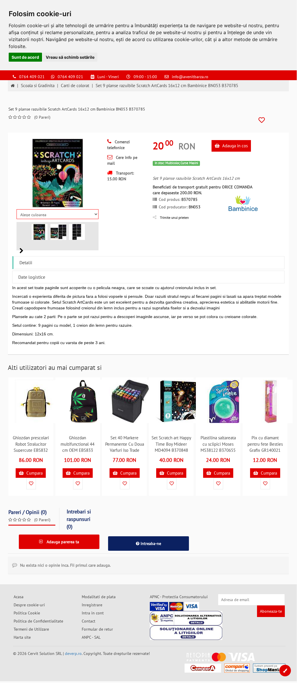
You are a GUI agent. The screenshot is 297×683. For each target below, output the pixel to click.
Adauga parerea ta (62, 541)
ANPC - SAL (91, 637)
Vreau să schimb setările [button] (70, 57)
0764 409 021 (32, 76)
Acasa (18, 596)
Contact (88, 621)
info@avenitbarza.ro (190, 76)
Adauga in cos (234, 145)
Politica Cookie (27, 613)
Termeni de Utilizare (31, 629)
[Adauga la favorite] (261, 120)
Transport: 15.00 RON (120, 175)
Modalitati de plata (99, 596)
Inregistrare (92, 604)
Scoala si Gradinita (37, 85)
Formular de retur (97, 629)
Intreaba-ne (150, 543)
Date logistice (31, 277)
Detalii (25, 262)
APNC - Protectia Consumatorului (179, 596)
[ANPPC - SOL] (186, 632)
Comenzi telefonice (118, 144)
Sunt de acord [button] (25, 57)
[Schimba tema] (285, 670)
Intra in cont (93, 613)
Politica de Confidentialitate (38, 621)
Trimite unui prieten (174, 217)
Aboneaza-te (271, 611)
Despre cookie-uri (29, 604)
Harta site (22, 637)
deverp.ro (73, 653)
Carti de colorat (75, 85)
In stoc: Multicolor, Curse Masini (176, 163)
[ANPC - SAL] (186, 618)
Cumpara (34, 473)
